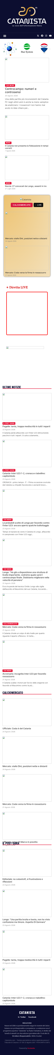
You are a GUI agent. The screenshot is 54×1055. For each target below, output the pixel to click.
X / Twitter (22, 1017)
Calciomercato (10, 624)
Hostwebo (31, 1048)
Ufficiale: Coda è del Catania (17, 728)
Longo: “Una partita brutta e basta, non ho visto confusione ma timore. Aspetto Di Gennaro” (26, 920)
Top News (10, 85)
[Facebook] (42, 35)
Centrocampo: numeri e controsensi (20, 90)
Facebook (32, 1017)
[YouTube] (50, 35)
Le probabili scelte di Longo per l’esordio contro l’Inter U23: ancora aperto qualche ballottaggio (26, 524)
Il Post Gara (9, 423)
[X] (38, 35)
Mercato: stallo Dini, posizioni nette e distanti (26, 238)
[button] (5, 36)
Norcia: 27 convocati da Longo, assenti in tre (25, 186)
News (8, 143)
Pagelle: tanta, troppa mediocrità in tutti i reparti (26, 426)
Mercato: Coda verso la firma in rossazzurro (25, 272)
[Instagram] (46, 35)
